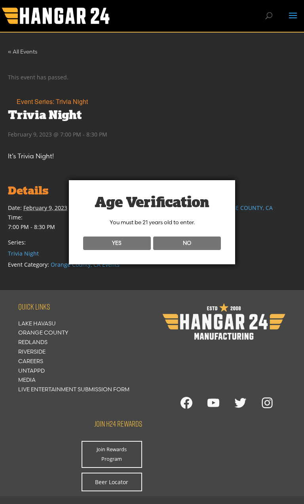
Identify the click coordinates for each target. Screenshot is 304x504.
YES (117, 243)
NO (187, 243)
